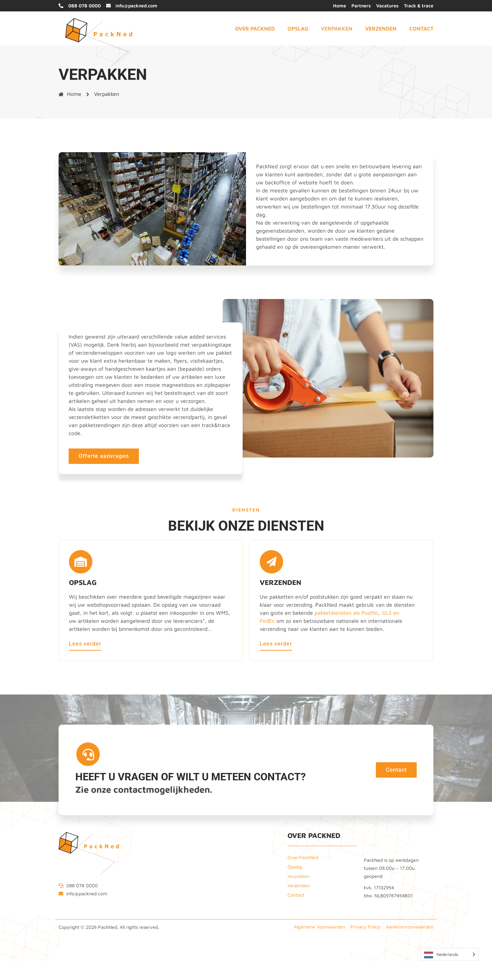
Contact (421, 28)
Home (74, 94)
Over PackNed (255, 28)
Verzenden (381, 28)
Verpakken (336, 28)
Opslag (298, 28)
